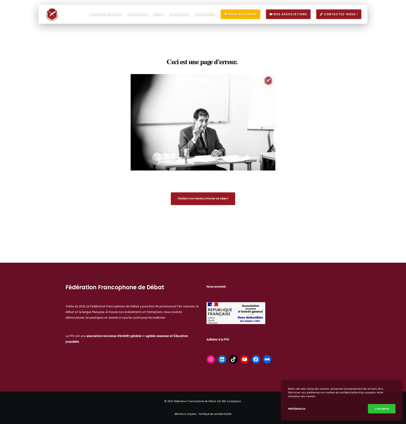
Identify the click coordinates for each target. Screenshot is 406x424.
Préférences (296, 409)
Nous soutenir (216, 286)
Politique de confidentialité (215, 414)
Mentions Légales (186, 414)
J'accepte (381, 409)
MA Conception (231, 401)
